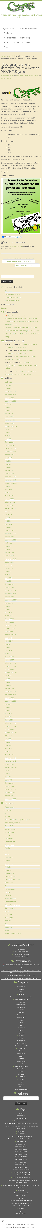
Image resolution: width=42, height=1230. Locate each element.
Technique (9, 917)
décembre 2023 (10, 448)
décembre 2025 (10, 391)
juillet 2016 (8, 676)
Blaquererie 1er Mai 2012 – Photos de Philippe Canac (21, 1126)
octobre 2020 (9, 537)
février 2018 (9, 619)
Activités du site (21, 1116)
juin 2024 (8, 432)
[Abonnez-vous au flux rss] (3, 1221)
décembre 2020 (10, 534)
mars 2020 (8, 549)
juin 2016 (8, 679)
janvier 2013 (9, 786)
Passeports (9, 883)
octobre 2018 (9, 597)
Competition (9, 832)
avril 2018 (8, 612)
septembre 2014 (11, 732)
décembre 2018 (10, 590)
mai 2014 (8, 745)
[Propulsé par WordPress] (13, 1227)
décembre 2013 (10, 758)
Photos (7, 47)
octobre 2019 (9, 562)
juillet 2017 (8, 641)
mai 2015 (8, 710)
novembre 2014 (10, 726)
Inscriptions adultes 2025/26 (21, 1177)
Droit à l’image (21, 1141)
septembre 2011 (11, 799)
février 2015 (9, 720)
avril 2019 (8, 578)
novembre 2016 (10, 666)
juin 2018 (8, 606)
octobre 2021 (9, 505)
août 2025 (8, 404)
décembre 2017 (10, 625)
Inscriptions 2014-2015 (21, 1167)
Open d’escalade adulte (21, 1193)
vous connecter (16, 246)
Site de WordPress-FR (12, 300)
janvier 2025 (9, 417)
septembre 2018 (11, 600)
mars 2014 (8, 751)
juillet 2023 (8, 458)
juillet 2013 (8, 770)
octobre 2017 (9, 631)
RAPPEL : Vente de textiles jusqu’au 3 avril (21, 327)
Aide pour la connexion (21, 1121)
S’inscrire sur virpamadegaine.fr (21, 1203)
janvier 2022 (9, 499)
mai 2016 (8, 682)
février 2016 (9, 688)
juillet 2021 (8, 515)
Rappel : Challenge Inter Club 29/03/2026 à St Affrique (21, 978)
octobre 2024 (9, 423)
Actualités (16, 42)
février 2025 (9, 414)
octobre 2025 (9, 398)
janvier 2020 (9, 556)
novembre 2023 (10, 451)
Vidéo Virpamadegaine (13, 933)
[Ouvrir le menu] (38, 23)
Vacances (8, 927)
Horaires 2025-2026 (28, 28)
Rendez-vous (10, 889)
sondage (21, 1208)
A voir (21, 1113)
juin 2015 (8, 707)
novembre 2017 (10, 628)
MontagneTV (9, 873)
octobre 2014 (9, 729)
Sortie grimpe (10, 908)
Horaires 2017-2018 (21, 1149)
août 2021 (8, 511)
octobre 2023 (9, 455)
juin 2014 (8, 742)
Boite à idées (21, 1128)
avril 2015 (8, 714)
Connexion (9, 291)
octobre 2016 (9, 669)
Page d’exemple (21, 1195)
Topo (7, 924)
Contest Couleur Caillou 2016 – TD (21, 1136)
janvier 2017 (9, 660)
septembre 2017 (11, 635)
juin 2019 (8, 571)
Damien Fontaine (6, 78)
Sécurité (8, 895)
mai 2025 (8, 410)
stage (7, 911)
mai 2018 (8, 609)
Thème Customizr (31, 1227)
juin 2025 (8, 407)
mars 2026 (8, 388)
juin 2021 (8, 518)
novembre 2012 (10, 792)
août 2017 (8, 638)
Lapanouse (9, 864)
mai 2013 (8, 777)
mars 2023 (8, 467)
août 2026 (8, 382)
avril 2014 (8, 748)
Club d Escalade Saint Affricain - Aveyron (23, 1224)
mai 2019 (8, 575)
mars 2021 (8, 527)
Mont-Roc (8, 870)
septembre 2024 (11, 426)
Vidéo (28, 42)
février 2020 (9, 552)
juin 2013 (8, 774)
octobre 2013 (9, 764)
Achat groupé (10, 807)
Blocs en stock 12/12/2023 (27, 265)
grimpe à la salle (21, 1144)
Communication (10, 829)
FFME (7, 851)
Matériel (8, 867)
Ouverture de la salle (12, 880)
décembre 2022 (10, 477)
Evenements (28, 76)
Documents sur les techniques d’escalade (21, 1139)
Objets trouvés (10, 876)
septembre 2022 (11, 483)
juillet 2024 (8, 429)
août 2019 (8, 565)
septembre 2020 (11, 540)
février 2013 (9, 783)
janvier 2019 (9, 587)
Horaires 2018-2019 (21, 1152)
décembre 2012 (10, 789)
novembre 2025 (10, 395)
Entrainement (10, 842)
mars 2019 (8, 581)
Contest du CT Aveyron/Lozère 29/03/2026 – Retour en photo (21, 970)
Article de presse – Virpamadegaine (17, 820)
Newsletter (21, 1190)
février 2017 (9, 657)
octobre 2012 (9, 796)
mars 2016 (8, 685)
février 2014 (9, 755)
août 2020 (8, 543)
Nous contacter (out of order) (17, 37)
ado (6, 813)
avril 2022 (8, 489)
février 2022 (9, 496)
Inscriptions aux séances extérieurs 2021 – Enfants (21, 1180)
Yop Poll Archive (21, 1213)
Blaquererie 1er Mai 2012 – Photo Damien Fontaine (21, 1123)
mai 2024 (8, 436)
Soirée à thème (10, 902)
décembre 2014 (10, 723)
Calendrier (21, 1131)
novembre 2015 (10, 695)
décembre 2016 (10, 663)
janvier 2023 (9, 474)
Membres (21, 1188)
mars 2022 (8, 492)
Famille (36, 76)
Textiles (8, 921)
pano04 (21, 1198)
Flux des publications (12, 294)
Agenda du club (9, 28)
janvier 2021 (9, 530)
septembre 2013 (11, 767)
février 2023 (9, 470)
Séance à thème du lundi (21, 1206)
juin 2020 (8, 546)
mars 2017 (8, 654)
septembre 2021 (11, 508)
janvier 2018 (9, 622)
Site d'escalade (10, 898)
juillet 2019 (8, 568)
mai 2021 (8, 521)
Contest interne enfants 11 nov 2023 (18, 261)
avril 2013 (8, 780)
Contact (4, 308)
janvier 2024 (9, 445)
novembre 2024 (10, 420)
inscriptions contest (21, 1182)
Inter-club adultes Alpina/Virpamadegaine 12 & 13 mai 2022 (21, 1185)
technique (8, 914)
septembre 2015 (11, 701)
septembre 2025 (11, 401)
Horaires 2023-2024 (21, 1159)
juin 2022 (8, 486)
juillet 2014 (8, 739)
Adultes (7, 33)
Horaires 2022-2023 (21, 1157)
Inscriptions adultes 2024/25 (21, 1175)
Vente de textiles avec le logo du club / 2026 (22, 330)
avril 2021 (8, 524)
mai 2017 (8, 647)
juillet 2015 (8, 704)
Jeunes (7, 861)
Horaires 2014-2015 (21, 1146)
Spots (6, 42)
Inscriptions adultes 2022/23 (21, 1170)
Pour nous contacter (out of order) (21, 1200)
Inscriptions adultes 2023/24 (21, 1172)
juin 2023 (8, 461)
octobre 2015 (9, 698)
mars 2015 (8, 717)
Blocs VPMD (9, 826)
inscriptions (9, 857)
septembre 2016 (11, 672)
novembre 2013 (10, 761)
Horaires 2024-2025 (21, 1162)
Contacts (8, 835)
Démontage (9, 838)
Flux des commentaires (13, 297)
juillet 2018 (8, 603)
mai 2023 (8, 464)
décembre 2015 (10, 691)
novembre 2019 (10, 559)
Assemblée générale (12, 823)
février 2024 (9, 442)
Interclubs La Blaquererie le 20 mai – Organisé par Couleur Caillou (21, 365)
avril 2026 (8, 385)
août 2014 (8, 736)
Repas (7, 892)
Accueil (3, 56)
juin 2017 (8, 644)
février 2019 (9, 584)
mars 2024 (8, 439)
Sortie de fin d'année (12, 905)
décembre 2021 (10, 502)
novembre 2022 (10, 480)
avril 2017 (8, 650)
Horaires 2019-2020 (21, 1154)
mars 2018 (8, 616)
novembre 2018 (10, 594)
